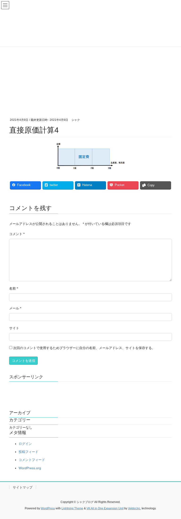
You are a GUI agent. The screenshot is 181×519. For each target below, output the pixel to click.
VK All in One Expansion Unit (104, 508)
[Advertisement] (90, 74)
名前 (13, 288)
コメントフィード (32, 460)
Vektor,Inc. (134, 508)
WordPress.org (30, 468)
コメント (17, 234)
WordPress (48, 508)
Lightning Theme (72, 508)
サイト (14, 328)
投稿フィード (28, 452)
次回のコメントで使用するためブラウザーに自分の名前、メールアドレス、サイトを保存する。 (84, 348)
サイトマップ (23, 487)
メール (15, 308)
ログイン (25, 444)
